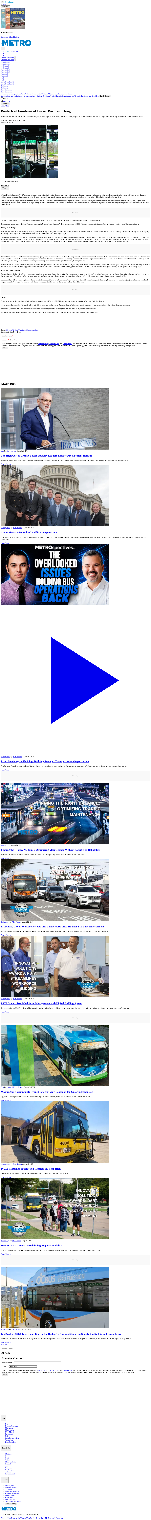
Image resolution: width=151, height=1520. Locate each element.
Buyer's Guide (67, 94)
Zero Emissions (6, 90)
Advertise (24, 96)
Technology (5, 86)
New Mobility (6, 70)
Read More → (6, 464)
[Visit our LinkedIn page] (4, 1354)
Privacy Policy (79, 96)
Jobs (39, 94)
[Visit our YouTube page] (9, 1354)
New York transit (20, 330)
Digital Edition (14, 37)
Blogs (14, 94)
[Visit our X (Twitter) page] (6, 1354)
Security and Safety (7, 82)
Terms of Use (15, 1518)
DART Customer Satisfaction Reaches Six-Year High (31, 1168)
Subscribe (4, 37)
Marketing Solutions (35, 96)
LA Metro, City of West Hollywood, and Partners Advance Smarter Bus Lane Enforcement (52, 926)
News (16, 2)
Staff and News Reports (15, 1087)
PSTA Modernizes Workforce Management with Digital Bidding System (41, 1003)
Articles (21, 2)
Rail (2, 78)
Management (5, 62)
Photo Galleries (26, 94)
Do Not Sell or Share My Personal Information (46, 1518)
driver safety (10, 330)
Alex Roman (17, 528)
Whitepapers (52, 94)
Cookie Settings (105, 96)
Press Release (61, 96)
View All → (5, 1344)
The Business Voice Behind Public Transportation (29, 532)
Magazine (4, 94)
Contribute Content (49, 96)
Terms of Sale (25, 1518)
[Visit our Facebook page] (2, 1354)
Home (3, 106)
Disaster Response (7, 57)
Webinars (44, 94)
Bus (2, 53)
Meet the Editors (15, 96)
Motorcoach (5, 66)
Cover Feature (9, 2)
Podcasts (35, 94)
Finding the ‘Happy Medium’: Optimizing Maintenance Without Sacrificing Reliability (50, 849)
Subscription (5, 96)
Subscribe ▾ (5, 6)
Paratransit (4, 74)
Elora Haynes (11, 451)
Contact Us (70, 96)
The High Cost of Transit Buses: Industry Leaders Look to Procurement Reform (46, 455)
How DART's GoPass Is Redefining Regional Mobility (31, 1245)
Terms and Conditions (91, 96)
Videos (18, 94)
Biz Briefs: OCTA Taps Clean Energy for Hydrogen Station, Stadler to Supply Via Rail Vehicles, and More (61, 1334)
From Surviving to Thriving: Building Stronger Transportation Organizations (45, 761)
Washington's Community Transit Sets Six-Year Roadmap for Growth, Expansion (47, 1091)
